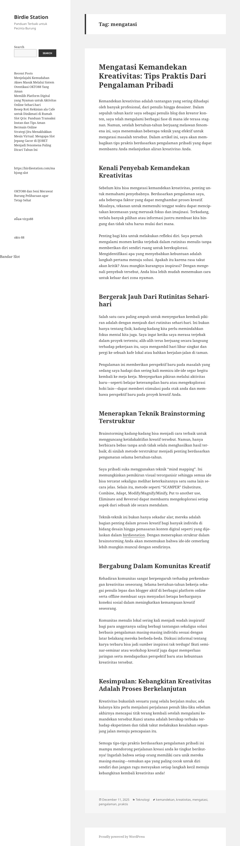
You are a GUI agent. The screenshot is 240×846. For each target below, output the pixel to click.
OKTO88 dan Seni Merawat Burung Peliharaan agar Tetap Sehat (33, 195)
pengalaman (108, 804)
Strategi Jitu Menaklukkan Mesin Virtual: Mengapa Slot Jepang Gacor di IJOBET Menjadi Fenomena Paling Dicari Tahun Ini (34, 141)
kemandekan (165, 800)
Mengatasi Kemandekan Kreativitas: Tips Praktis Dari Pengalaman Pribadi (152, 76)
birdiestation (134, 535)
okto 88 (19, 237)
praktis (123, 804)
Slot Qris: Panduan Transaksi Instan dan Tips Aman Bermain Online (34, 122)
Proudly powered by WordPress (122, 837)
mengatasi (199, 800)
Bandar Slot (10, 256)
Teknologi (143, 800)
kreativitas (183, 800)
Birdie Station (31, 16)
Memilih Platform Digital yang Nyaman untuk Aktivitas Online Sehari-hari (35, 100)
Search (19, 47)
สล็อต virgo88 (23, 219)
